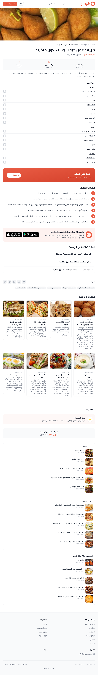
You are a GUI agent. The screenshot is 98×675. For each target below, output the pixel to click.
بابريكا (93, 109)
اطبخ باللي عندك (90, 635)
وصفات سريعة (42, 628)
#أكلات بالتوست (20, 288)
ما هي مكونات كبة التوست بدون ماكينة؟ (75, 262)
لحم (87, 131)
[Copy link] (5, 282)
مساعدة (92, 628)
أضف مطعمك (90, 624)
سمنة (86, 140)
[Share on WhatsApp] (14, 282)
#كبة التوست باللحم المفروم (86, 288)
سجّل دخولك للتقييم (89, 55)
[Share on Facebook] (24, 282)
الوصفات (42, 4)
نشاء (88, 157)
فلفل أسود (91, 104)
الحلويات (44, 624)
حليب (86, 118)
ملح (93, 100)
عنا (76, 664)
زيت (93, 122)
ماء (87, 162)
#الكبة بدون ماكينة (53, 288)
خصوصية (81, 664)
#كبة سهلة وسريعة (68, 288)
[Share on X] (19, 282)
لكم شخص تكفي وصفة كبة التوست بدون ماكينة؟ (71, 270)
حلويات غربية (43, 635)
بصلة (93, 95)
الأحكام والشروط (90, 664)
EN (21, 3)
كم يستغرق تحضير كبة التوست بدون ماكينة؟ (73, 254)
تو (88, 91)
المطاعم (52, 4)
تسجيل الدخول (10, 3)
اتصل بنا (92, 643)
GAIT (53, 668)
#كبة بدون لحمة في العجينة (37, 288)
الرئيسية (62, 4)
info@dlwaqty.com (85, 654)
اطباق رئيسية (43, 631)
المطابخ (92, 639)
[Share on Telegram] (9, 282)
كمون (92, 113)
